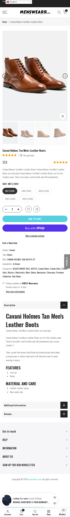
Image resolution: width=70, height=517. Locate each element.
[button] (9, 155)
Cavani (12, 250)
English (13, 2)
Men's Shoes (31, 272)
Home (4, 21)
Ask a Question (9, 243)
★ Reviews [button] (67, 261)
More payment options (35, 235)
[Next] (65, 75)
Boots (9, 254)
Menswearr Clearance (46, 272)
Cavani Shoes (43, 268)
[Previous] (4, 75)
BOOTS (34, 268)
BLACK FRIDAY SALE (21, 268)
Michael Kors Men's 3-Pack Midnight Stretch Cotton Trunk (31, 502)
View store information (15, 291)
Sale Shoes (16, 276)
